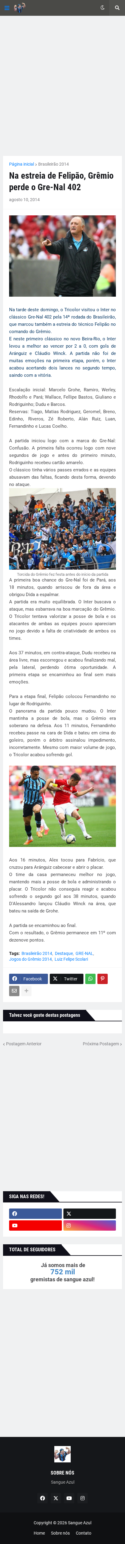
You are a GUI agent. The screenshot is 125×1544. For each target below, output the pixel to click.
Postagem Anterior (24, 1043)
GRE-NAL (84, 953)
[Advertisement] (62, 85)
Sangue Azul (79, 1522)
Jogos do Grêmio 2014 (30, 959)
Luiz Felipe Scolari (71, 959)
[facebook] (35, 1214)
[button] (7, 8)
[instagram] (89, 1225)
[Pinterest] (102, 979)
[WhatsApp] (90, 979)
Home (39, 1533)
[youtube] (35, 1225)
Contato (83, 1533)
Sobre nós (60, 1533)
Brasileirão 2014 (53, 164)
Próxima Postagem (101, 1043)
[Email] (14, 991)
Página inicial (21, 164)
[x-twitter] (89, 1214)
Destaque (64, 953)
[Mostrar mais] (26, 991)
